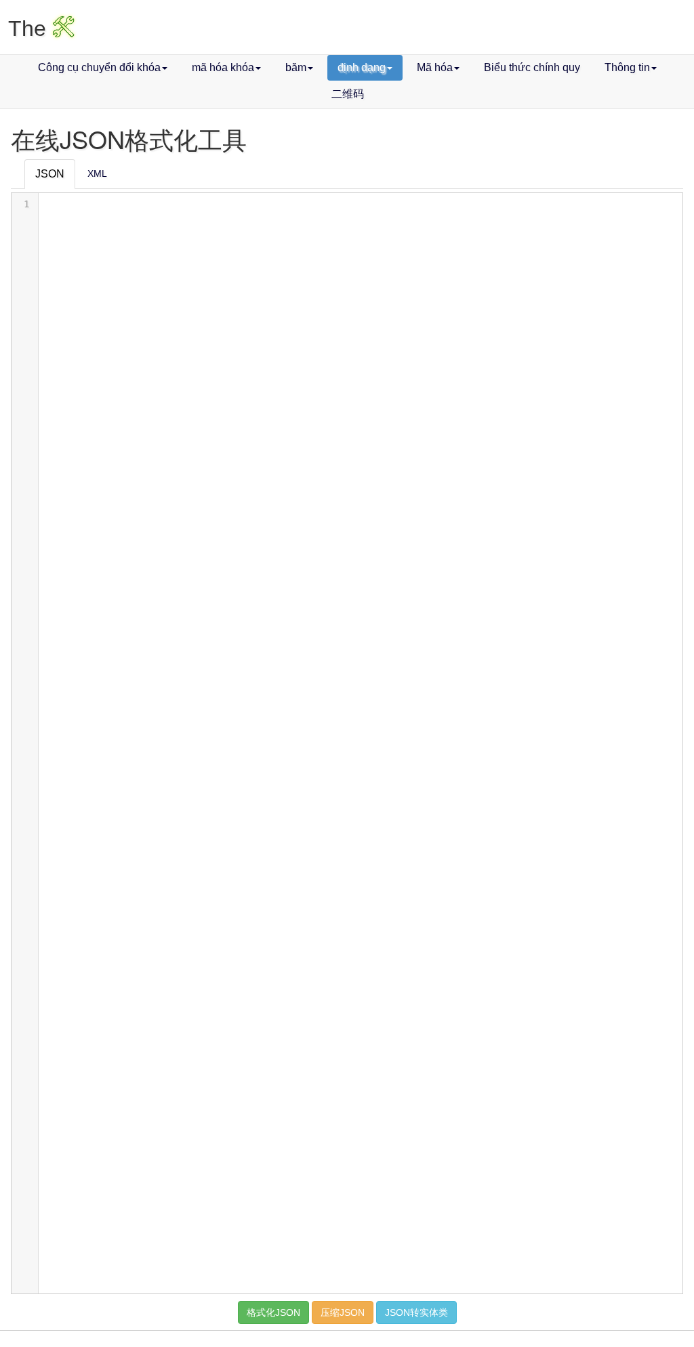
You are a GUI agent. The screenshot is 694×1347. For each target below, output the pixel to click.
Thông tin (627, 67)
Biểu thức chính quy (532, 67)
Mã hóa (435, 67)
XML (97, 173)
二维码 (347, 94)
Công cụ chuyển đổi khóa (99, 67)
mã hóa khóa (223, 67)
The (41, 28)
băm (295, 67)
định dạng (362, 67)
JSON (49, 174)
